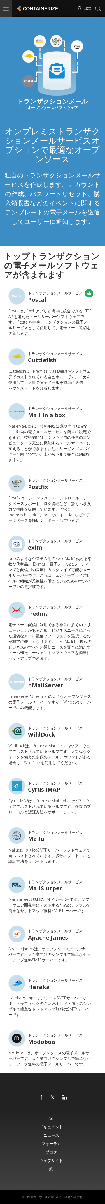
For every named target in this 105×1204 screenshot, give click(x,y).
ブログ (51, 1152)
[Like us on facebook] (41, 1097)
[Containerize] (37, 8)
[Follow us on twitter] (53, 1097)
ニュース (51, 1135)
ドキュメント (51, 1126)
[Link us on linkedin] (65, 1097)
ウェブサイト (51, 1160)
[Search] (98, 8)
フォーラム (51, 1143)
